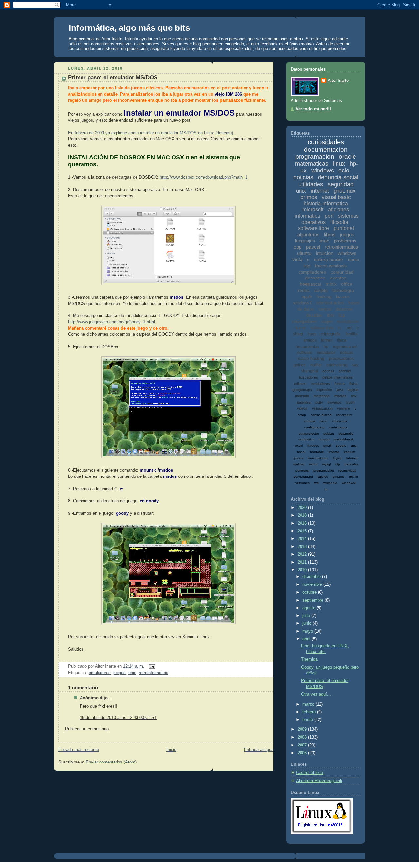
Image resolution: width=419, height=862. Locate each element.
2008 (303, 737)
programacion (314, 156)
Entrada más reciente (78, 749)
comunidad (342, 272)
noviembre (312, 584)
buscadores (308, 377)
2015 (303, 531)
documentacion (326, 149)
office (346, 284)
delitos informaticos (337, 377)
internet (320, 191)
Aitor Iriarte (338, 80)
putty (319, 402)
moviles (340, 396)
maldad (298, 464)
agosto (309, 608)
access (328, 371)
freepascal (310, 284)
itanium (349, 452)
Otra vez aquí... (316, 694)
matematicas (311, 163)
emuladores (100, 673)
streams (338, 476)
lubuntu (352, 458)
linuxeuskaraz (318, 458)
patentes (304, 402)
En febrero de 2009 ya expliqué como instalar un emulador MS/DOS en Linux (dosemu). (151, 133)
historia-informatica (326, 203)
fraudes (313, 445)
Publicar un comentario (87, 729)
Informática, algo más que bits (129, 28)
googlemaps (302, 390)
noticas (346, 352)
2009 (303, 729)
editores (300, 384)
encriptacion (348, 321)
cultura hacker (328, 259)
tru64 (350, 402)
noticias (303, 177)
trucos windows (331, 265)
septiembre (313, 600)
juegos (119, 673)
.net (349, 328)
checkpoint (344, 415)
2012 (303, 554)
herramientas (307, 346)
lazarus (343, 296)
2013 (303, 546)
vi (339, 328)
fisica (353, 384)
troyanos (335, 402)
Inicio (171, 749)
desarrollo (345, 433)
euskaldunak (344, 439)
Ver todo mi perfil (313, 109)
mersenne (322, 396)
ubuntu (304, 253)
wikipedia (330, 483)
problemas (345, 240)
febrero (309, 712)
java (340, 390)
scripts (321, 290)
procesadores (341, 358)
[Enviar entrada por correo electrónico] (151, 666)
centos (325, 309)
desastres (315, 277)
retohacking (336, 365)
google (341, 445)
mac (324, 240)
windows (322, 170)
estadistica (306, 439)
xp (326, 489)
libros (330, 234)
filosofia (339, 222)
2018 (303, 515)
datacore (344, 309)
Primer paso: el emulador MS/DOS (112, 77)
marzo (309, 704)
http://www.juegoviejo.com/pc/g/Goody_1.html (111, 322)
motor (313, 464)
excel (299, 445)
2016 (303, 523)
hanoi (301, 452)
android (345, 371)
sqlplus (323, 476)
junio (307, 623)
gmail (327, 445)
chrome (309, 421)
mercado (302, 396)
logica (337, 458)
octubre (310, 592)
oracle (347, 156)
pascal (313, 247)
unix (301, 191)
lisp (341, 315)
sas (355, 365)
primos (309, 197)
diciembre (312, 576)
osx (354, 396)
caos (312, 334)
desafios (314, 315)
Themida (309, 659)
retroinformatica (153, 673)
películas (351, 464)
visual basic (336, 197)
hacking (324, 296)
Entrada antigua (259, 749)
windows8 (349, 483)
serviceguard (303, 476)
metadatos (326, 352)
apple (307, 296)
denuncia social (338, 177)
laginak (353, 390)
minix (331, 284)
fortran (327, 340)
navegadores (305, 321)
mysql (326, 464)
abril (307, 639)
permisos (302, 470)
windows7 (302, 302)
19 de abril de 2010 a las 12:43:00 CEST (118, 717)
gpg (354, 445)
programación (323, 470)
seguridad (341, 184)
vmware (343, 408)
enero (308, 719)
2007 (303, 745)
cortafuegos (338, 427)
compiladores (312, 272)
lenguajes (305, 240)
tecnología (343, 290)
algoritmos (308, 234)
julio (306, 615)
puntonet (344, 228)
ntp (337, 464)
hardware (317, 452)
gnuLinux (344, 191)
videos (302, 408)
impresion (324, 390)
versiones (302, 483)
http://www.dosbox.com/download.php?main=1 (203, 177)
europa (324, 439)
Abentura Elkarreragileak (319, 781)
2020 (303, 507)
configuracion (314, 427)
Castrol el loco (309, 772)
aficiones (338, 209)
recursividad (347, 470)
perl (329, 216)
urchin (353, 476)
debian (328, 433)
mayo (308, 631)
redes (304, 290)
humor (300, 328)
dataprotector (309, 433)
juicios (298, 458)
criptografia (331, 334)
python (300, 365)
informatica (307, 216)
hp (326, 346)
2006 (303, 753)
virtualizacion (322, 408)
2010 (303, 570)
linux (339, 163)
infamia (334, 452)
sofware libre (322, 328)
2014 (303, 538)
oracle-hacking (311, 358)
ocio (132, 673)
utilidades (310, 184)
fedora (340, 384)
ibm (330, 315)
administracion (330, 302)
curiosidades (326, 142)
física (341, 340)
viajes (327, 321)
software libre (313, 228)
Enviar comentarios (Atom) (111, 762)
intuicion (324, 253)
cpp (297, 247)
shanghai (309, 371)
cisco (323, 421)
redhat (316, 365)
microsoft (312, 209)
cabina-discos (321, 415)
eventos (338, 277)
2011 (303, 562)
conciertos (339, 421)
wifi (316, 483)
